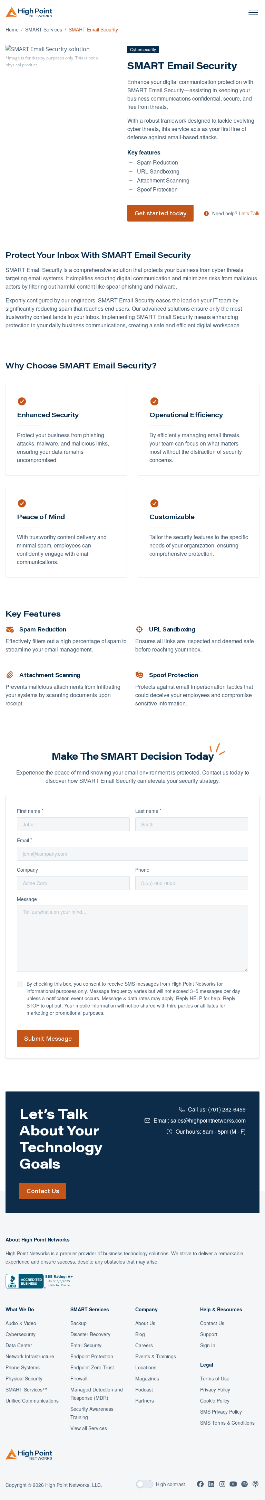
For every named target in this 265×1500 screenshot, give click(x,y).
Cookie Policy (214, 1400)
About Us (145, 1323)
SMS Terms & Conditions (227, 1422)
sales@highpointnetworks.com (208, 1120)
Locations (145, 1367)
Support (208, 1334)
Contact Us (43, 1190)
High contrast (170, 1484)
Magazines (147, 1378)
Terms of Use (214, 1378)
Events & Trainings (155, 1356)
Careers (144, 1345)
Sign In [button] (207, 1345)
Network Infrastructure (30, 1356)
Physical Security (24, 1378)
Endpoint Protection (91, 1356)
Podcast (144, 1389)
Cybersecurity (21, 1334)
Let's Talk (249, 213)
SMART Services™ (26, 1389)
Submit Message (48, 1038)
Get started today (160, 213)
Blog (140, 1334)
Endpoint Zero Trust (92, 1367)
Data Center (19, 1345)
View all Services (88, 1428)
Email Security (85, 1345)
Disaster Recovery (90, 1334)
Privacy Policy (215, 1389)
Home (12, 29)
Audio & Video (21, 1323)
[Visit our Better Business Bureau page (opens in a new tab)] (39, 1281)
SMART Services (43, 29)
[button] (253, 12)
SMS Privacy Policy (221, 1411)
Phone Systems (23, 1367)
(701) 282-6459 (227, 1109)
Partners (144, 1400)
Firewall (78, 1378)
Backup (78, 1323)
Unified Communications (32, 1400)
